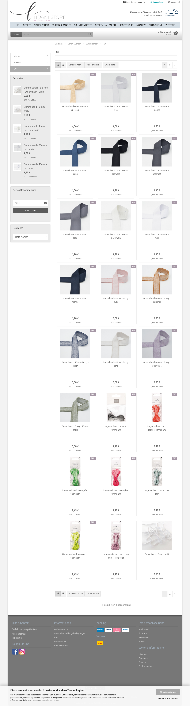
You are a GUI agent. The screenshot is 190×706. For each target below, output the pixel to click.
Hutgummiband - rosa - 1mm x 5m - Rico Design (116, 556)
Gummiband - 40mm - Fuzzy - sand (116, 364)
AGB (56, 637)
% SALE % (141, 25)
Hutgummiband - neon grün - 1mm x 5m (75, 492)
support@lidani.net (28, 629)
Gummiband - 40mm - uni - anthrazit (157, 172)
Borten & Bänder (61, 25)
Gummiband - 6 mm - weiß (157, 554)
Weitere (170, 25)
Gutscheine (156, 25)
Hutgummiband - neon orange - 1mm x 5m (157, 428)
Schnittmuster (83, 25)
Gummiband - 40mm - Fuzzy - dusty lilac (156, 364)
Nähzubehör (41, 25)
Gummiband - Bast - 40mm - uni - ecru (75, 108)
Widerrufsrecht (61, 629)
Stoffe (27, 25)
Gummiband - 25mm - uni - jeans (75, 172)
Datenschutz (60, 641)
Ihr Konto (143, 633)
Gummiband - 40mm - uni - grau (75, 236)
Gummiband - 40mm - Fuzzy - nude (116, 300)
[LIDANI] (51, 13)
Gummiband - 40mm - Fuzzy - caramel (156, 300)
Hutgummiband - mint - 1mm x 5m (157, 492)
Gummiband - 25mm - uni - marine (157, 108)
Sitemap (142, 662)
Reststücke (126, 25)
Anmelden (30, 210)
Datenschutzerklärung (49, 700)
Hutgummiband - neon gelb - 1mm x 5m (75, 556)
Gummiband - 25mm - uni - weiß (116, 108)
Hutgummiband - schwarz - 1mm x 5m (116, 428)
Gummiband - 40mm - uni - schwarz (116, 172)
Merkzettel (175, 2)
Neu (18, 25)
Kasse (141, 641)
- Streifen (16, 62)
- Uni (14, 69)
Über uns (143, 654)
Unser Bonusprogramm (135, 2)
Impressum (17, 638)
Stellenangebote (146, 666)
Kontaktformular (19, 634)
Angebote (143, 658)
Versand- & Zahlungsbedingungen (69, 633)
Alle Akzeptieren (168, 692)
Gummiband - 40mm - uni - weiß (157, 236)
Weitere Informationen (167, 698)
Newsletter (144, 637)
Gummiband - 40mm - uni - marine (75, 300)
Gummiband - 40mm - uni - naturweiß (116, 236)
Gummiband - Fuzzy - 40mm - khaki (75, 428)
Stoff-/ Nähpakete (106, 25)
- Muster (16, 56)
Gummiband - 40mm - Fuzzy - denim (75, 364)
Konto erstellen (61, 645)
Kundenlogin (157, 2)
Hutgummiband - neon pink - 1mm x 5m (116, 492)
